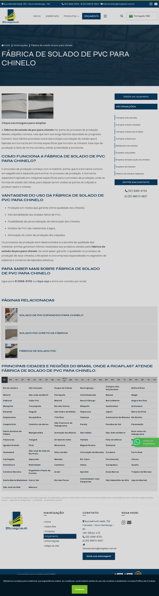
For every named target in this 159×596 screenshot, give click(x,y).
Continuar (79, 589)
